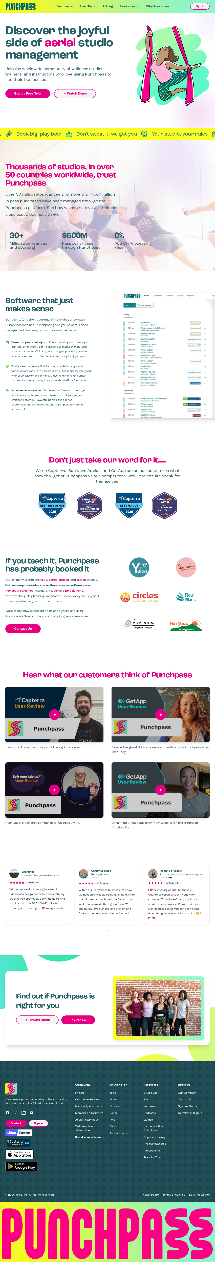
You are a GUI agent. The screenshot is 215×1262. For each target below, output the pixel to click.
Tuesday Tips (152, 1157)
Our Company (187, 1092)
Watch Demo (77, 93)
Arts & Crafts (118, 1133)
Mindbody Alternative (89, 1106)
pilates (81, 580)
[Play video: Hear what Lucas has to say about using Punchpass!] (54, 714)
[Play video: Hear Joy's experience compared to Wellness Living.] (54, 790)
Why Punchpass (157, 6)
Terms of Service (174, 1194)
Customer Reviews (87, 1099)
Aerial (113, 1126)
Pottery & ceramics (19, 590)
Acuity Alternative (87, 1119)
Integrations (152, 1150)
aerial (58, 590)
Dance (114, 1113)
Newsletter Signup (190, 1113)
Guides (148, 1119)
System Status (187, 1106)
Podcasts (150, 1113)
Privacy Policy (150, 1194)
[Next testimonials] (111, 933)
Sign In (200, 6)
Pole (112, 1119)
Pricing (108, 6)
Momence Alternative (89, 1113)
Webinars (150, 1106)
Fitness (114, 1106)
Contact (16, 1123)
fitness (64, 580)
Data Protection (199, 1194)
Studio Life (150, 1092)
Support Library (154, 1137)
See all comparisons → (90, 1137)
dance (53, 580)
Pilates (114, 1099)
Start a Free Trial (27, 93)
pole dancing (74, 590)
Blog (146, 1099)
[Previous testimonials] (104, 933)
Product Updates (155, 1143)
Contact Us (23, 628)
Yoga (113, 1092)
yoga (43, 580)
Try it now (78, 1020)
